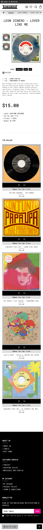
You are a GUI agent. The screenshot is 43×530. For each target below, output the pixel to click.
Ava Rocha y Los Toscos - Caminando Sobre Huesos (21, 301)
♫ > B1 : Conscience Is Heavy (13, 81)
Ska (25, 69)
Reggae (19, 69)
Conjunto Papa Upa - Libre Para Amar (21, 247)
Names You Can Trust (21, 189)
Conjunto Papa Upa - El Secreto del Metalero (21, 409)
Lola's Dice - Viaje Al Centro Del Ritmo (21, 355)
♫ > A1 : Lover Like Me (11, 79)
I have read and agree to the (22, 515)
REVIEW (8, 72)
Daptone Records (17, 113)
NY (30, 69)
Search (11, 13)
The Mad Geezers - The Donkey (21, 193)
